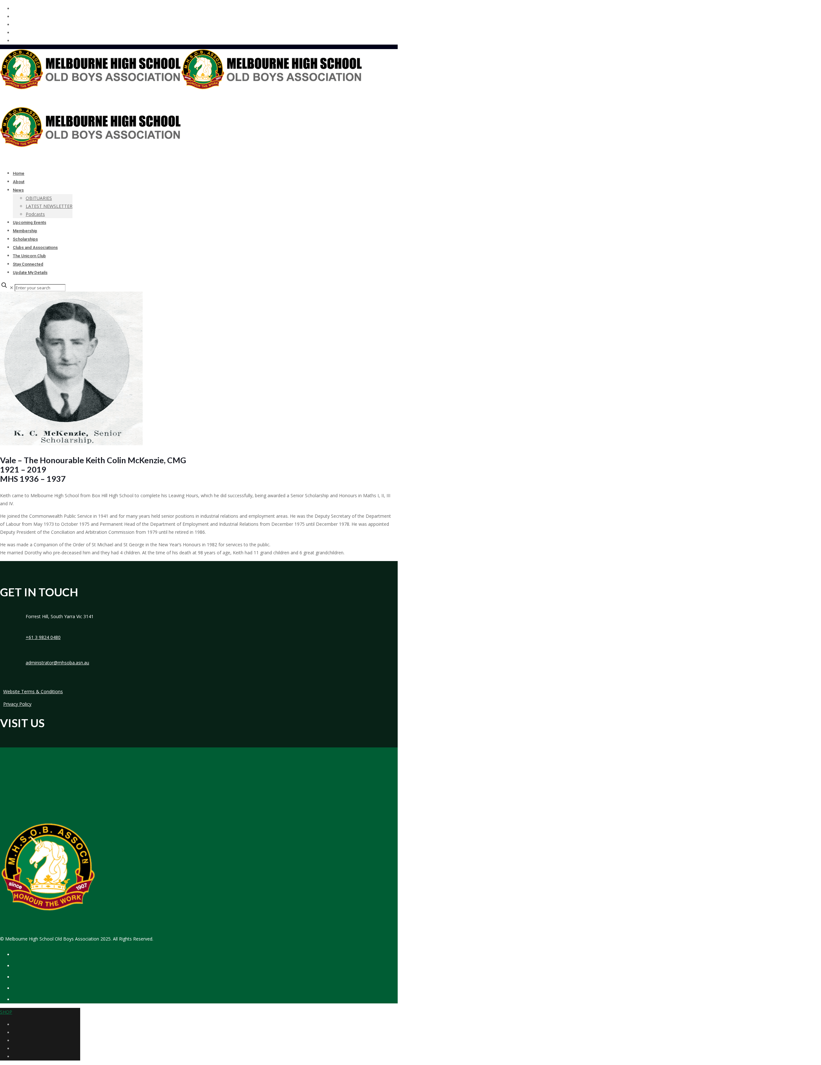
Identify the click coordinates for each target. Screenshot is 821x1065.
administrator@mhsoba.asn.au (57, 663)
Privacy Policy (17, 704)
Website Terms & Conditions (33, 691)
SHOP (6, 1012)
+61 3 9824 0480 (43, 637)
